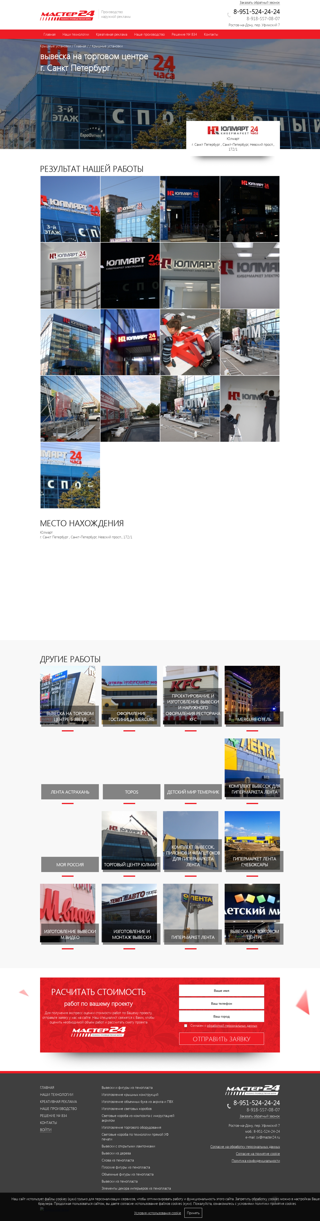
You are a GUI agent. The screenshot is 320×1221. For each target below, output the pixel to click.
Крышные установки (55, 46)
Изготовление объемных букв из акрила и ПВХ (137, 1101)
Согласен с (223, 1025)
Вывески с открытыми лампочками (128, 1146)
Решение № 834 (184, 34)
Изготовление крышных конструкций (130, 1094)
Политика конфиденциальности (256, 1160)
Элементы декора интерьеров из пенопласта (136, 1188)
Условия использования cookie (157, 1212)
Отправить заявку (221, 1038)
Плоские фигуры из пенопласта (126, 1167)
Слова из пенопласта (118, 1160)
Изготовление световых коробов (127, 1108)
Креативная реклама (111, 34)
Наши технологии (76, 34)
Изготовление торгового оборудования (131, 1127)
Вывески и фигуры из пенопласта (127, 1087)
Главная (50, 34)
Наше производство (149, 34)
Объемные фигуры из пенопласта (127, 1174)
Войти (46, 1129)
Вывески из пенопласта (120, 1181)
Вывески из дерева (116, 1153)
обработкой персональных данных (232, 1025)
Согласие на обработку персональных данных (245, 1146)
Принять (193, 1212)
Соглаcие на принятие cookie (258, 1153)
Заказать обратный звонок (260, 2)
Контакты (211, 34)
